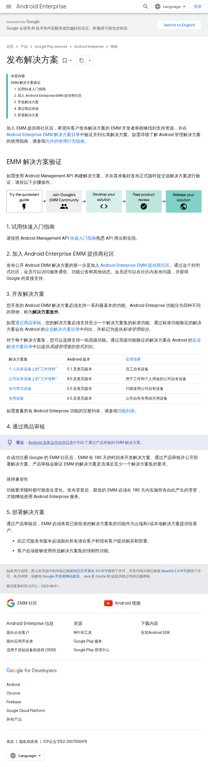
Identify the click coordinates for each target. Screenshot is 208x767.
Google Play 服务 (88, 641)
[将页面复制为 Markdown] (81, 60)
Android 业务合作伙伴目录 (50, 442)
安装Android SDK (155, 632)
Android (13, 684)
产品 (24, 46)
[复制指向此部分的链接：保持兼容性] (33, 479)
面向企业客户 (17, 632)
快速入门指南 (83, 238)
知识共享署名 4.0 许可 (90, 571)
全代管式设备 (20, 388)
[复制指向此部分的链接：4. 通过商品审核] (50, 427)
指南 (114, 46)
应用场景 (133, 359)
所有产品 (14, 719)
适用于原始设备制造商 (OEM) (31, 650)
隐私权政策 (28, 741)
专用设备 (16, 398)
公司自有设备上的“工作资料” (33, 379)
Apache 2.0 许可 (174, 571)
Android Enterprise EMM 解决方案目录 (43, 134)
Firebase (13, 702)
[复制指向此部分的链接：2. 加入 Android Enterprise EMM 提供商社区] (119, 254)
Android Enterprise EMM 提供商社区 (135, 265)
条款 (10, 741)
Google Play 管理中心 (92, 650)
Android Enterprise (41, 6)
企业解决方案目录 (62, 329)
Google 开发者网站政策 (61, 576)
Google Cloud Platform (25, 710)
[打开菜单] (8, 6)
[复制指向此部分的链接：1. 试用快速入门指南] (60, 227)
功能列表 (126, 410)
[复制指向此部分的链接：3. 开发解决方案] (49, 294)
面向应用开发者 (19, 641)
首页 (10, 46)
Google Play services (51, 46)
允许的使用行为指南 (65, 141)
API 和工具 (83, 632)
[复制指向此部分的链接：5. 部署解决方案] (50, 512)
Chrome (13, 693)
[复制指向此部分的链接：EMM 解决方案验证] (67, 162)
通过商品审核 (28, 322)
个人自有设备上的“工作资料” (33, 369)
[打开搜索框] (145, 6)
